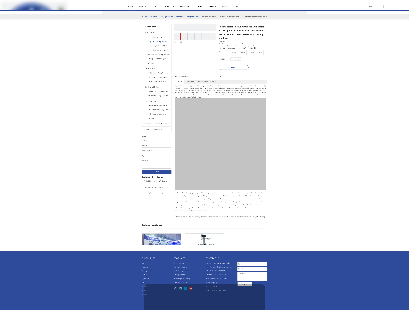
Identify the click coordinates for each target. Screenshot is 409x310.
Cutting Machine (150, 33)
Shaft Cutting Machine (181, 271)
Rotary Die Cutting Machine (158, 95)
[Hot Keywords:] (337, 6)
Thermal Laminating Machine (158, 105)
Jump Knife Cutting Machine (158, 41)
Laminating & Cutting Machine (158, 46)
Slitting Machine (150, 68)
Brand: (222, 77)
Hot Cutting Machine (155, 37)
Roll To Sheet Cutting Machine (159, 54)
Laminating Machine (152, 101)
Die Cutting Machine (152, 87)
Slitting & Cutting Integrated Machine (158, 61)
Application (190, 82)
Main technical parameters (207, 82)
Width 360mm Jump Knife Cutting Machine (156, 181)
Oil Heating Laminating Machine (159, 110)
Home (144, 263)
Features (179, 82)
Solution (144, 275)
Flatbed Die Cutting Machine (158, 91)
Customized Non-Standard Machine (158, 124)
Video (143, 282)
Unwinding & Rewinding (153, 129)
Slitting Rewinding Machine (157, 81)
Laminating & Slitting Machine (158, 77)
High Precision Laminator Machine (157, 116)
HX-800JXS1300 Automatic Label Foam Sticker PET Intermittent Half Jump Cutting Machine (156, 187)
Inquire (233, 67)
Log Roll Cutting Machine (157, 50)
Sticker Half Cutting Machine (158, 73)
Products (145, 267)
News (144, 290)
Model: (177, 77)
